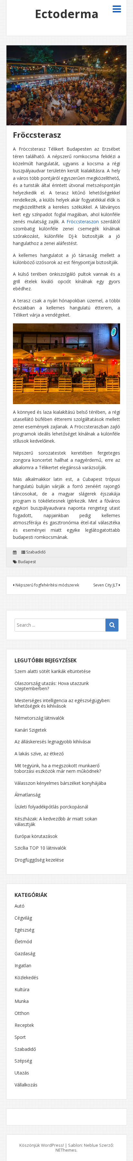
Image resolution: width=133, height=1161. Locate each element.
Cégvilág (23, 918)
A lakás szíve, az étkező (39, 753)
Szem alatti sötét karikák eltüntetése (53, 671)
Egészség (24, 930)
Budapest (27, 562)
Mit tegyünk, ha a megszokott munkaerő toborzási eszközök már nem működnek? (58, 768)
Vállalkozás (26, 1085)
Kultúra (22, 990)
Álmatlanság (27, 795)
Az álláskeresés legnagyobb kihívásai (53, 741)
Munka (22, 1001)
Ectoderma (66, 14)
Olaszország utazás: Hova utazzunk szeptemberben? (52, 686)
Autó (20, 906)
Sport (20, 1037)
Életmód (23, 942)
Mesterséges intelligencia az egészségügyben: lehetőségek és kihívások (62, 703)
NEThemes (66, 1150)
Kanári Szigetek (30, 730)
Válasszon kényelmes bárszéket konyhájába (60, 783)
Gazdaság (25, 954)
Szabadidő (36, 552)
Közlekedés (26, 978)
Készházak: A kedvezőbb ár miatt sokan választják (56, 821)
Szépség (23, 1061)
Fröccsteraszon (82, 221)
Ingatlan (23, 966)
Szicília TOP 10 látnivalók (40, 848)
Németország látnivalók (39, 718)
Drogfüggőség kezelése (39, 860)
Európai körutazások (36, 836)
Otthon (22, 1013)
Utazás (22, 1073)
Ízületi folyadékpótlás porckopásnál (51, 807)
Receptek (24, 1025)
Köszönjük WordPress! (41, 1145)
